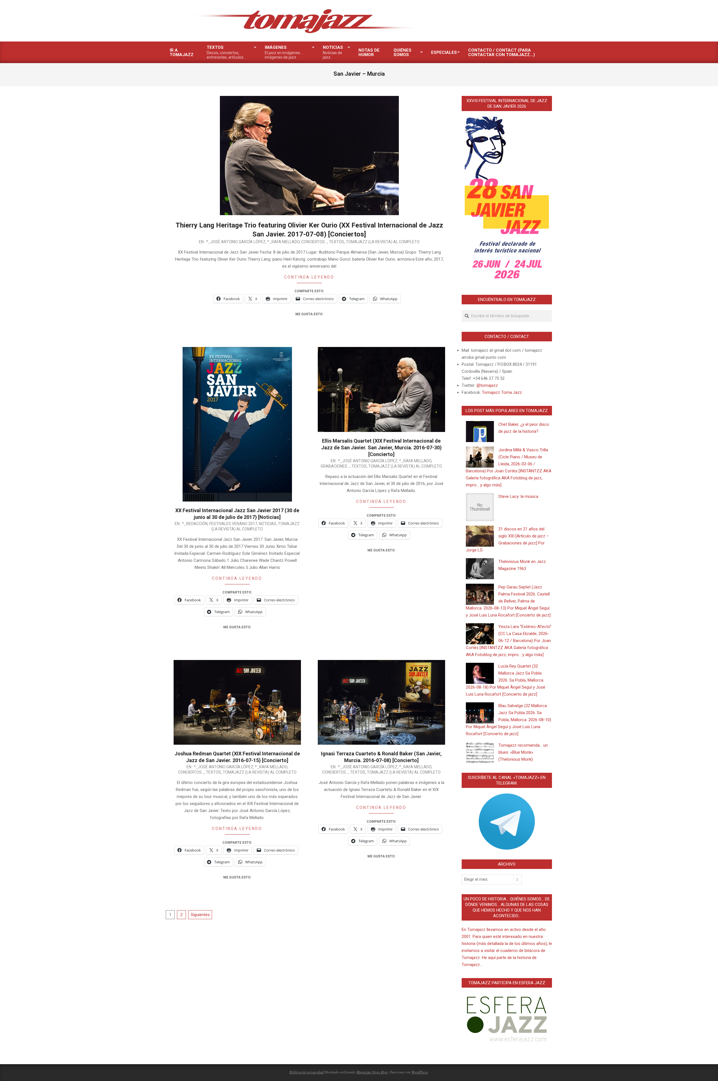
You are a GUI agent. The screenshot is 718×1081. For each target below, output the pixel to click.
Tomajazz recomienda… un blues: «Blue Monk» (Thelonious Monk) (523, 752)
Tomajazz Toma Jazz (502, 392)
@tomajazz (487, 385)
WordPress (419, 1072)
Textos (336, 242)
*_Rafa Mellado (283, 242)
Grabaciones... (335, 466)
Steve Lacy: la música (518, 496)
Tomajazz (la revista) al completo (383, 242)
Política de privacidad (306, 1072)
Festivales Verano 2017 (233, 523)
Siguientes (200, 914)
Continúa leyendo (309, 277)
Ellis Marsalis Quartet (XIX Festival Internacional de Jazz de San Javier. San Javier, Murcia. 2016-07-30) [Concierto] (381, 447)
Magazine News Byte (372, 1072)
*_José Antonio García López (236, 242)
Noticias (267, 523)
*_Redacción (195, 523)
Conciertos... (314, 242)
